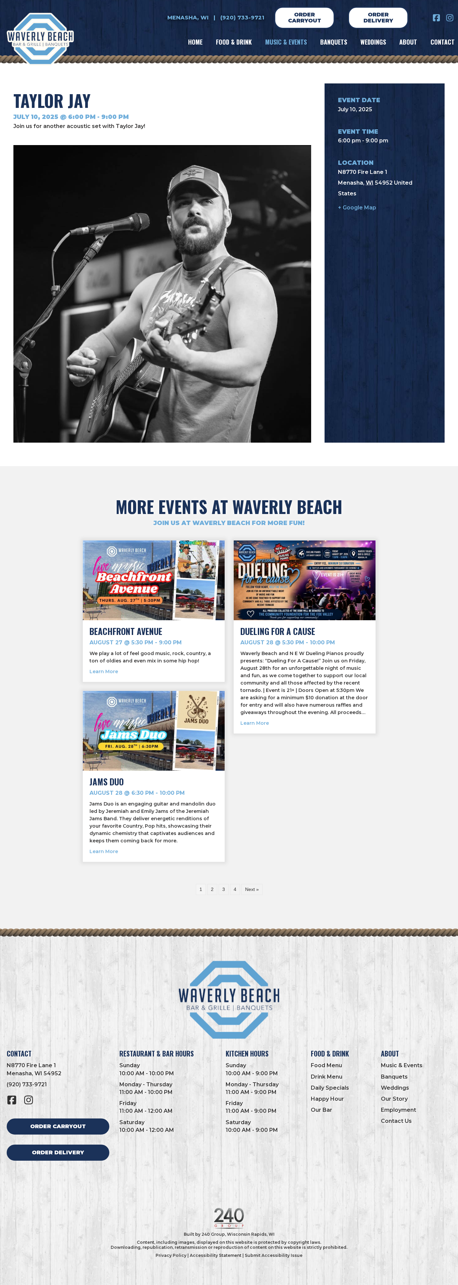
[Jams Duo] (154, 730)
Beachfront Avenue (126, 631)
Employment (398, 1110)
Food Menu (326, 1065)
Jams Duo (107, 781)
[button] (436, 18)
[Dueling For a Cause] (305, 580)
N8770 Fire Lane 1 (31, 1065)
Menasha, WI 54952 (34, 1073)
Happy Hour (327, 1099)
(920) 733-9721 (242, 17)
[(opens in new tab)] (229, 1217)
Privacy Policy (171, 1255)
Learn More (104, 671)
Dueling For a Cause (277, 631)
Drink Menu (326, 1077)
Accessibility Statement (215, 1255)
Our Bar (321, 1110)
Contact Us (396, 1121)
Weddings (395, 1088)
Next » (252, 889)
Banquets (394, 1077)
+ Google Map (357, 207)
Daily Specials (330, 1088)
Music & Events (401, 1065)
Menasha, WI (188, 17)
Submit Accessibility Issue (273, 1255)
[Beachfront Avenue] (154, 580)
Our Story (394, 1099)
